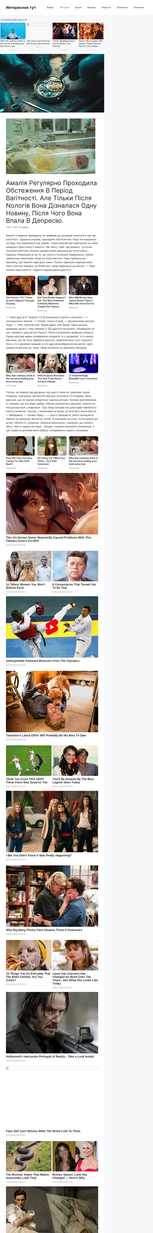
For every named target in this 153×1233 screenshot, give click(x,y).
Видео (50, 7)
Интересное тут (21, 7)
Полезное (122, 7)
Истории (64, 7)
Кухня (78, 7)
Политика (139, 7)
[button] (52, 83)
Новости (106, 7)
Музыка (91, 7)
